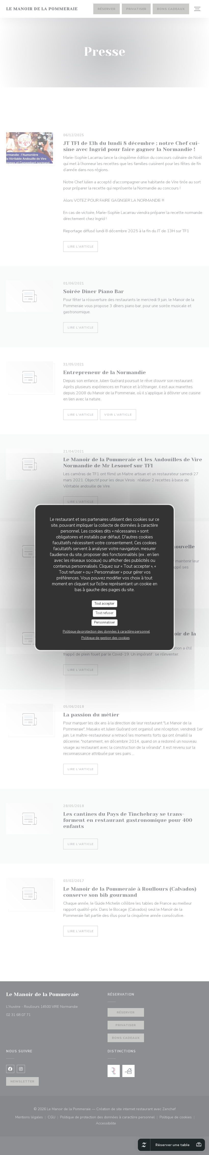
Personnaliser (104, 622)
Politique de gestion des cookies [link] (105, 638)
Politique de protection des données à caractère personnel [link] (106, 631)
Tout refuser (104, 613)
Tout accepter (104, 603)
